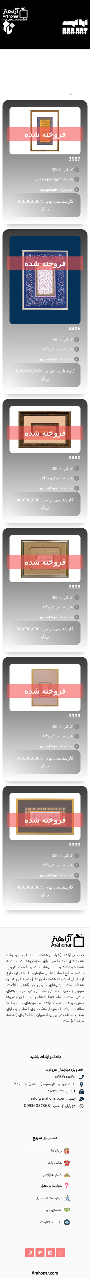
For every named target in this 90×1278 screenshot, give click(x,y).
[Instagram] (29, 1252)
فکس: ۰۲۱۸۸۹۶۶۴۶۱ (59, 1091)
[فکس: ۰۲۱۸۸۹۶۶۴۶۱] (81, 1091)
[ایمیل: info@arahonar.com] (81, 1099)
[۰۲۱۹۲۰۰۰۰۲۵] (81, 1077)
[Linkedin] (50, 1252)
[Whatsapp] (60, 1252)
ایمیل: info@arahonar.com (53, 1099)
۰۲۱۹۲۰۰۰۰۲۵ (65, 1077)
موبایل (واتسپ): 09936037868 (50, 1106)
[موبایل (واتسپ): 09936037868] (81, 1106)
